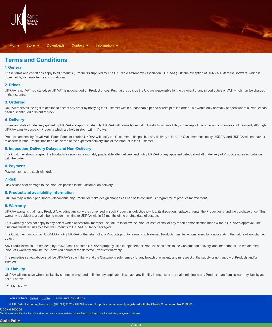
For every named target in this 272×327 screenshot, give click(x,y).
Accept (136, 324)
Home (14, 45)
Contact (77, 45)
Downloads (56, 45)
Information (105, 45)
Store (30, 45)
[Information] (116, 45)
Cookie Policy (10, 320)
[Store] (37, 45)
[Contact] (86, 45)
